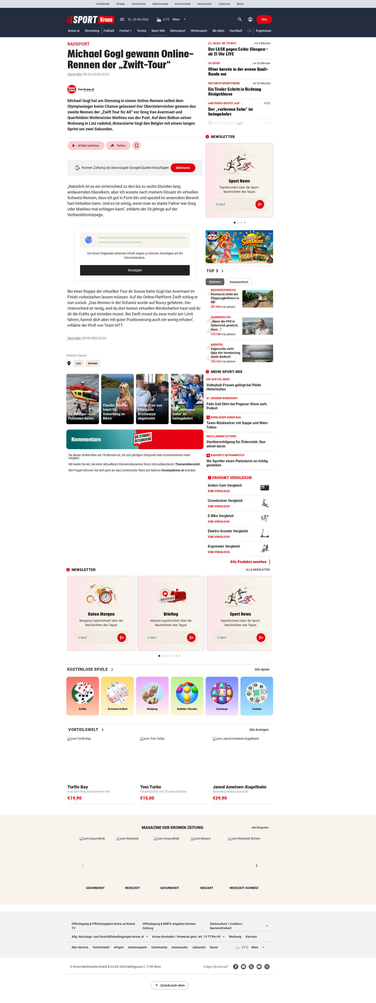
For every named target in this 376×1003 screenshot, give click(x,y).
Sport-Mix (158, 30)
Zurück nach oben (170, 985)
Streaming (92, 30)
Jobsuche (224, 3)
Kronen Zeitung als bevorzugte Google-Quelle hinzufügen (136, 168)
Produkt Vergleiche (232, 477)
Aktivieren (183, 168)
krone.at (74, 30)
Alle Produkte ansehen (248, 562)
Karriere (251, 936)
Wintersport (199, 30)
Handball (236, 30)
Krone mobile (183, 3)
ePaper (120, 3)
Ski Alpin (218, 30)
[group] (82, 399)
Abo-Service (80, 947)
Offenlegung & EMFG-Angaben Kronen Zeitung (169, 926)
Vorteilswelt (102, 3)
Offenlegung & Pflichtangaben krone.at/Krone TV (103, 926)
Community (139, 3)
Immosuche (205, 3)
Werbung (235, 936)
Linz (78, 363)
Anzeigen (135, 270)
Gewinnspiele (160, 3)
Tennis (141, 30)
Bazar (240, 3)
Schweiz (92, 363)
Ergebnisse (263, 30)
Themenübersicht (187, 464)
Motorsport (178, 30)
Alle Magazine (260, 827)
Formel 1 (125, 30)
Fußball (109, 30)
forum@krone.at (172, 470)
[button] (250, 30)
